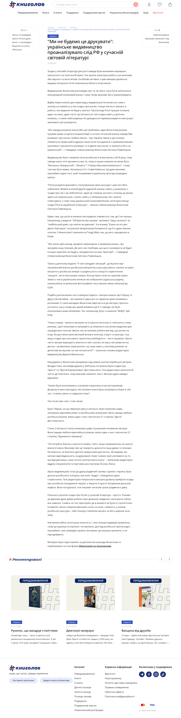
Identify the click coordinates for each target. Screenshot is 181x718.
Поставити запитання (23, 680)
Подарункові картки (94, 12)
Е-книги (58, 12)
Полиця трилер (82, 696)
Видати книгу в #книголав (56, 680)
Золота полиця (82, 691)
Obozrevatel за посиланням (95, 546)
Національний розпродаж (124, 12)
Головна (51, 27)
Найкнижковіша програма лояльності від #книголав (157, 38)
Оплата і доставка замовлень (121, 682)
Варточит (158, 12)
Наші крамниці (113, 678)
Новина (73, 27)
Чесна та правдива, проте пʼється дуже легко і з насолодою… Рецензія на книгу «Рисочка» (22, 42)
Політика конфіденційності (120, 696)
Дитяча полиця (82, 687)
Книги (45, 12)
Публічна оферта (114, 691)
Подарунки (72, 12)
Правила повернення (117, 687)
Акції (145, 12)
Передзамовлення (28, 12)
